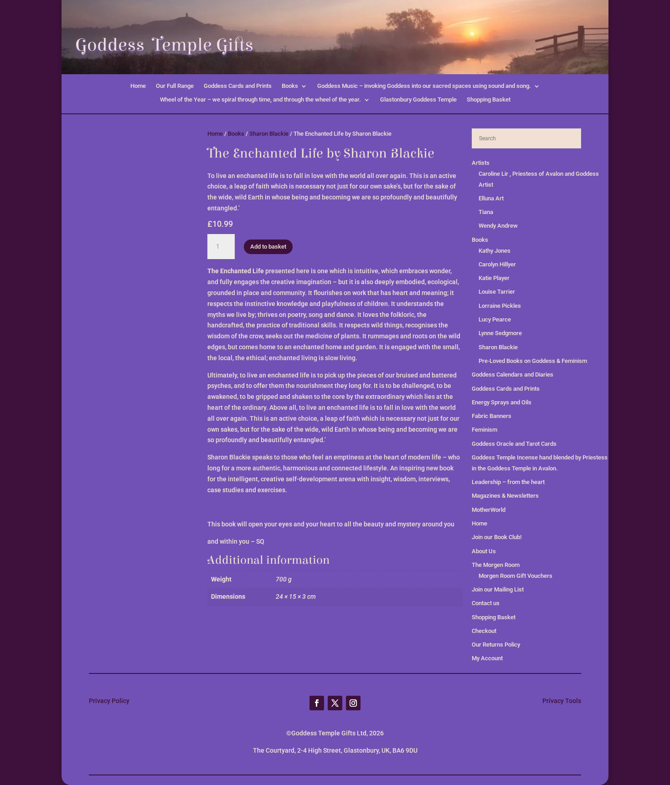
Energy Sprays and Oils (501, 402)
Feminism (484, 429)
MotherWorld (488, 509)
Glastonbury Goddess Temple (418, 100)
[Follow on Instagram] (353, 703)
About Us (484, 551)
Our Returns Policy (496, 644)
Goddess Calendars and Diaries (512, 374)
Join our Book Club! (496, 537)
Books (290, 86)
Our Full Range (175, 86)
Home (138, 86)
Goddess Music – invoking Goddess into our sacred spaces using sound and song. (424, 86)
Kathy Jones (494, 250)
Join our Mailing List (498, 589)
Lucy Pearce (495, 319)
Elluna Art (491, 198)
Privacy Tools (561, 700)
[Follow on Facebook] (316, 703)
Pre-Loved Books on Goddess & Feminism (533, 360)
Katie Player (494, 278)
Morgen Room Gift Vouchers (515, 575)
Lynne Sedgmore (500, 333)
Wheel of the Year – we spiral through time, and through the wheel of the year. (260, 100)
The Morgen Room (496, 564)
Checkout (484, 630)
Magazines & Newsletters (505, 495)
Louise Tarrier (497, 291)
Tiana (486, 212)
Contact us (486, 603)
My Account (487, 658)
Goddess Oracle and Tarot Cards (514, 443)
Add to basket (268, 246)
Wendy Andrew (498, 225)
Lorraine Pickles (500, 305)
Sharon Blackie (269, 133)
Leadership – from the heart (508, 482)
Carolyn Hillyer (497, 264)
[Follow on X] (335, 703)
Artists (481, 162)
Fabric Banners (491, 416)
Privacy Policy (109, 700)
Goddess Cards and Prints (238, 86)
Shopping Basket (488, 100)
